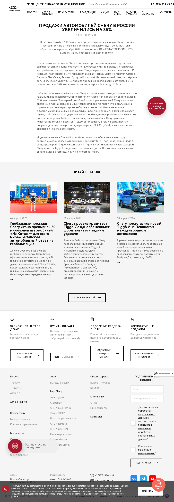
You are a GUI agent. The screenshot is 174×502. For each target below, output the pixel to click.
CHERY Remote (58, 423)
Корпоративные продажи (144, 355)
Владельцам (88, 12)
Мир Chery (117, 13)
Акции (105, 12)
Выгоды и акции (59, 382)
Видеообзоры (58, 439)
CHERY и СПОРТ (59, 429)
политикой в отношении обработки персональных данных (146, 432)
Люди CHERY (57, 413)
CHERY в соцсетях (60, 408)
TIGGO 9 (15, 382)
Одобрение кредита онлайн (104, 353)
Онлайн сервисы (131, 13)
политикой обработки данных (60, 486)
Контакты (166, 12)
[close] (172, 373)
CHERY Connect (19, 455)
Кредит (94, 388)
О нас (93, 402)
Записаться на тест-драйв (23, 355)
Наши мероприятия (61, 434)
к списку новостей (84, 297)
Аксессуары (57, 397)
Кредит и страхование (23, 424)
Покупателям (66, 12)
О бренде (56, 402)
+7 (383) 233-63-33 (104, 475)
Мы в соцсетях (98, 408)
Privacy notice (164, 374)
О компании (148, 13)
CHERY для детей (60, 444)
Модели (32, 12)
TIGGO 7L (15, 388)
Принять (147, 491)
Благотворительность (63, 418)
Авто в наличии (47, 13)
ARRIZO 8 (15, 393)
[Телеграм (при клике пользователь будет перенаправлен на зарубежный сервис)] (143, 478)
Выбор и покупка (20, 419)
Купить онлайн (64, 357)
